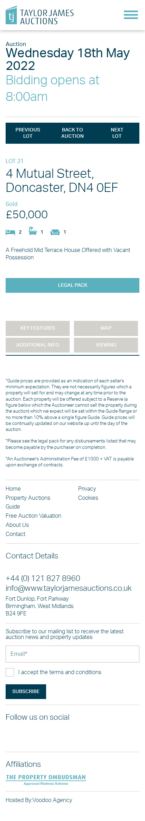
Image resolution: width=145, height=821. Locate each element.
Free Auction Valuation (33, 516)
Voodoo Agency (52, 800)
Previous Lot (27, 133)
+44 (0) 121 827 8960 (43, 578)
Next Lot (117, 133)
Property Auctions (28, 498)
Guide (13, 507)
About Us (17, 525)
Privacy (87, 489)
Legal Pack (72, 285)
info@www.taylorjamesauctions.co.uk (69, 588)
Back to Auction (72, 133)
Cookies (88, 498)
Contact (15, 534)
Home (13, 489)
